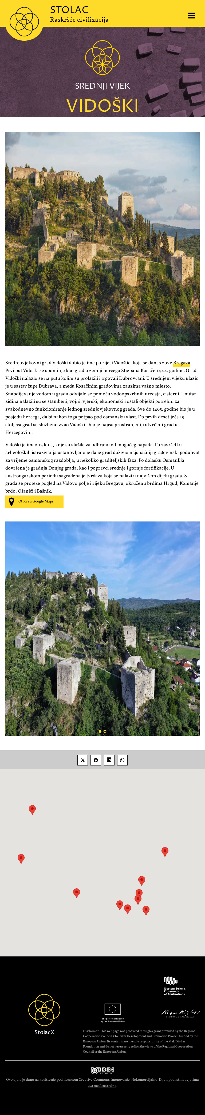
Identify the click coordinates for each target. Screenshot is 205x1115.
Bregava (181, 363)
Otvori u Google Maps (36, 501)
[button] (127, 909)
